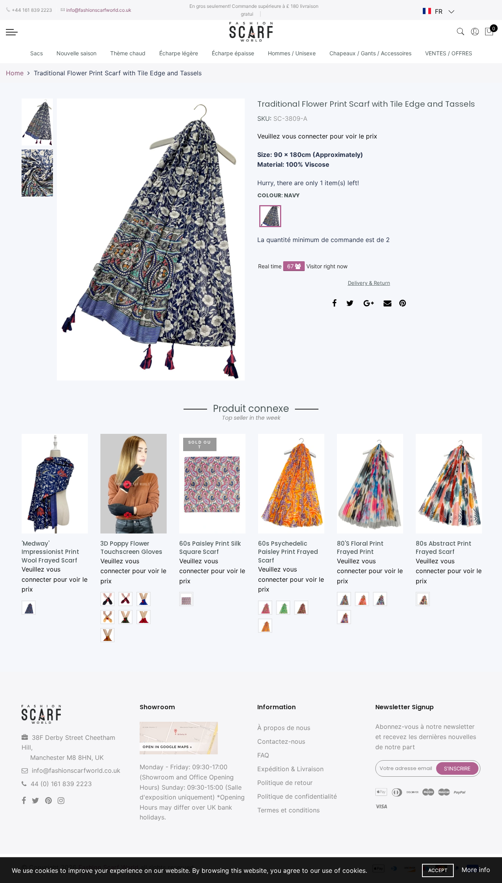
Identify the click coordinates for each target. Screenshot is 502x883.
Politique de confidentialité (297, 796)
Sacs (36, 53)
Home (15, 73)
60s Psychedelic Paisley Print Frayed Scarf (288, 551)
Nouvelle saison (76, 53)
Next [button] (225, 239)
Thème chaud (128, 53)
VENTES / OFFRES (448, 53)
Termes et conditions (288, 810)
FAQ (263, 755)
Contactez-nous (281, 741)
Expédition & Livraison (290, 769)
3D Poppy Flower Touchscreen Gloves (131, 547)
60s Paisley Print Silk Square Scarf (210, 547)
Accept (437, 870)
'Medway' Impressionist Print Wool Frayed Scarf (50, 551)
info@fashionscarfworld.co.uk (76, 770)
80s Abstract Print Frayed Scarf (443, 547)
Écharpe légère (178, 53)
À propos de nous (283, 728)
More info (476, 870)
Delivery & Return (369, 283)
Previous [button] (76, 239)
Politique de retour (285, 783)
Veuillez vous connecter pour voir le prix (317, 136)
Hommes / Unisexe (292, 53)
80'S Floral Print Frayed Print (360, 547)
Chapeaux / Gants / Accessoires (370, 53)
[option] (151, 239)
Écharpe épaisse (233, 53)
